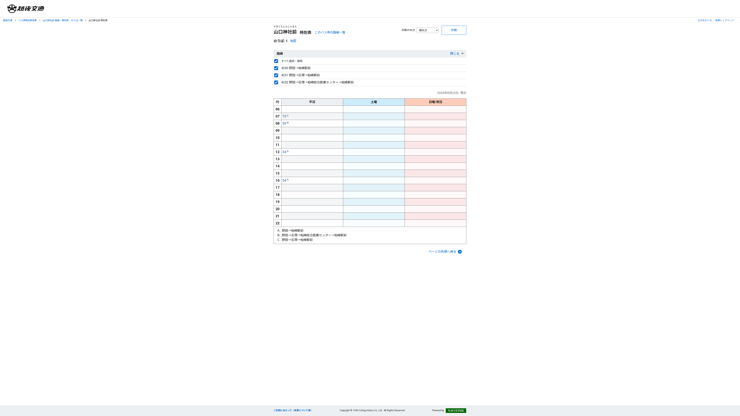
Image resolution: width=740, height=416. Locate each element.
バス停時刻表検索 (27, 20)
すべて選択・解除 (292, 61)
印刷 (454, 30)
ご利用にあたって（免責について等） (293, 410)
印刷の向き (408, 30)
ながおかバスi (705, 20)
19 (284, 116)
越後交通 (7, 20)
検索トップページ (724, 20)
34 (284, 152)
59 (284, 123)
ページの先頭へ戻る (442, 251)
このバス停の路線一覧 (329, 32)
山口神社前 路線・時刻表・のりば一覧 (63, 20)
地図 (293, 41)
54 (284, 180)
